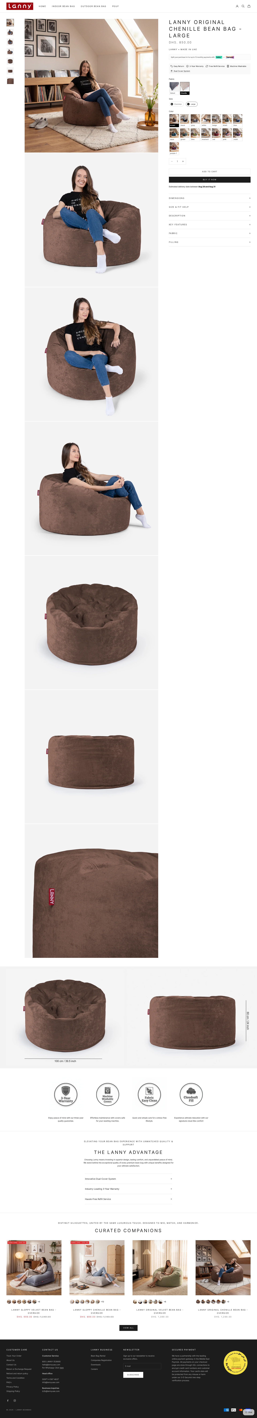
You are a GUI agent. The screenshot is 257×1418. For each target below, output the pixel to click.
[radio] (174, 88)
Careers (94, 1369)
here (62, 1368)
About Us (10, 1360)
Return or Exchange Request (18, 1369)
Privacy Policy (12, 1387)
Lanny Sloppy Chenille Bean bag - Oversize (97, 1311)
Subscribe (133, 1375)
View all (128, 1328)
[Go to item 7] (10, 80)
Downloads (96, 1364)
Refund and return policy (17, 1373)
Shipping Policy (13, 1391)
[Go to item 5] (10, 61)
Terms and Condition (15, 1378)
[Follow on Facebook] (7, 1400)
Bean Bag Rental (98, 1356)
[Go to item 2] (10, 32)
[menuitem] (42, 6)
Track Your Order (13, 1356)
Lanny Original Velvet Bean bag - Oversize (160, 1311)
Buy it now (209, 179)
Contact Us (11, 1364)
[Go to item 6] (10, 71)
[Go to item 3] (10, 42)
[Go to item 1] (10, 22)
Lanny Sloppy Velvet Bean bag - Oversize (34, 1311)
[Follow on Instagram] (14, 1400)
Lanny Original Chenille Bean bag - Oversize (223, 1311)
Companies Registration (101, 1360)
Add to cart (209, 171)
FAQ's (8, 1382)
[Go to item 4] (10, 51)
